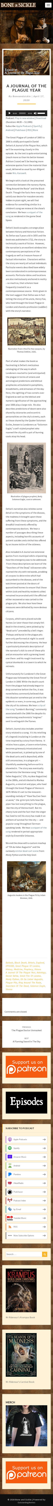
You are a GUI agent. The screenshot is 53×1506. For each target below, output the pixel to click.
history (9, 969)
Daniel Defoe (12, 975)
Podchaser (20, 130)
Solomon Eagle (37, 985)
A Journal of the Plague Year (20, 972)
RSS (29, 130)
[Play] (9, 113)
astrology (41, 972)
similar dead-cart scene (27, 850)
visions (37, 969)
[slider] (42, 113)
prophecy (28, 969)
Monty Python (12, 979)
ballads (9, 962)
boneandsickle (22, 96)
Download (41, 118)
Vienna (9, 989)
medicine (18, 969)
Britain (31, 962)
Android (10, 130)
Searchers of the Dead (17, 985)
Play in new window (24, 118)
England (40, 962)
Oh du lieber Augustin (31, 979)
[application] (26, 113)
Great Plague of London (27, 965)
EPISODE (10, 965)
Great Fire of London (30, 975)
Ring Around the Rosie (30, 982)
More (35, 130)
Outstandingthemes (26, 1502)
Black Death (21, 962)
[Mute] (35, 113)
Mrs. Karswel (19, 173)
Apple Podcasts (24, 126)
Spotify (37, 126)
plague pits (11, 982)
